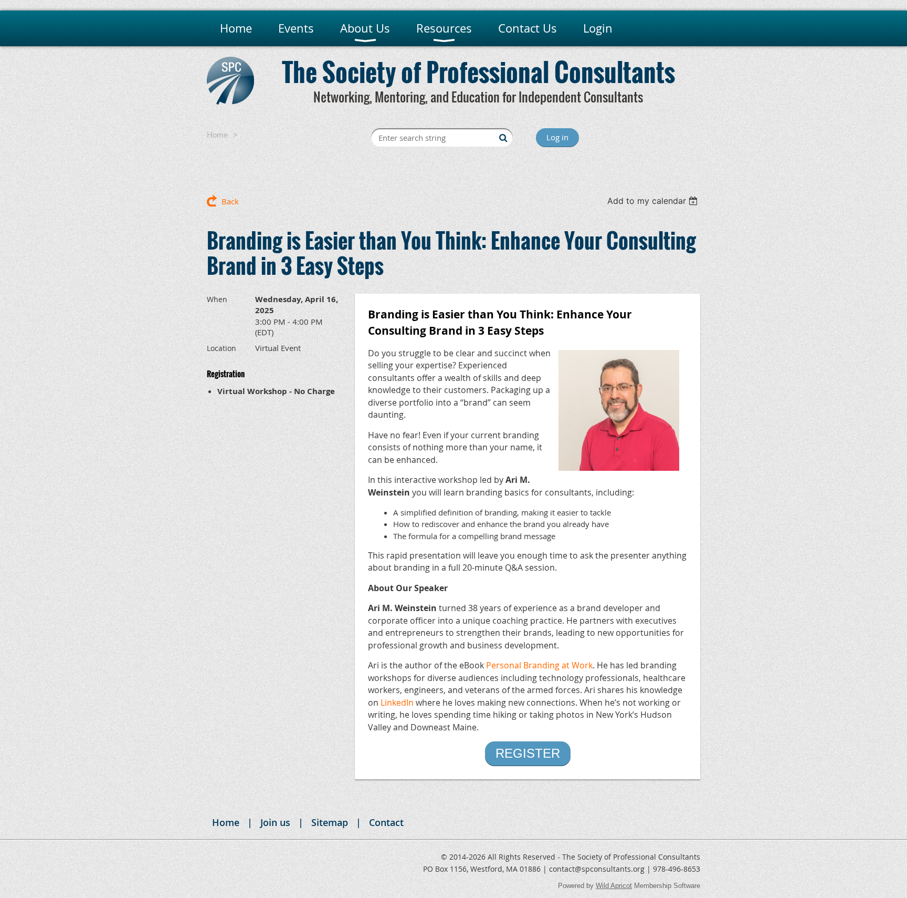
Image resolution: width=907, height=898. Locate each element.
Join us (275, 822)
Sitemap (329, 822)
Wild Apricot (614, 886)
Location (221, 348)
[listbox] (653, 200)
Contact (386, 822)
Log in (557, 137)
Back (230, 201)
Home (217, 134)
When (217, 299)
